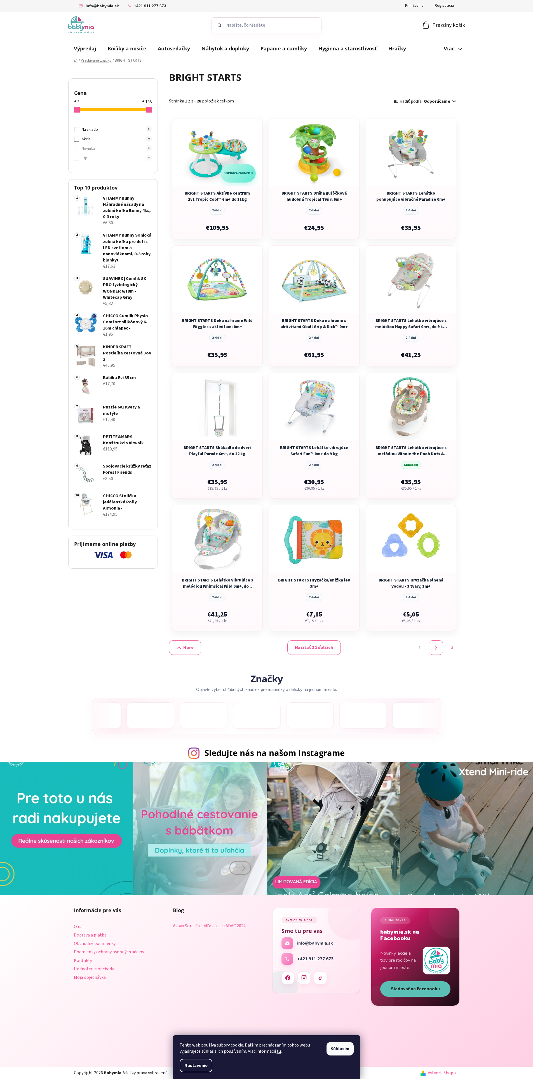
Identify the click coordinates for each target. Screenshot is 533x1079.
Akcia (115, 139)
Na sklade (115, 129)
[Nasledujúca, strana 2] (436, 647)
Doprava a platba (90, 935)
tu (279, 1051)
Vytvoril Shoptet (443, 1073)
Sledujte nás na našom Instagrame (275, 752)
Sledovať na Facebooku (415, 989)
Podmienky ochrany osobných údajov (109, 952)
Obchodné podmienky (95, 943)
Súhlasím (340, 1049)
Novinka (115, 148)
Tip (115, 158)
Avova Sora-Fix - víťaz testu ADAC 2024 (209, 926)
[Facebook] (287, 977)
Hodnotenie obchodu (94, 969)
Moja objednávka (90, 977)
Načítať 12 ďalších (314, 647)
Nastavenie (196, 1065)
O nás (79, 927)
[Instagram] (304, 977)
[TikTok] (320, 977)
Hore (188, 647)
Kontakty (83, 960)
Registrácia (444, 5)
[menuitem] (85, 48)
